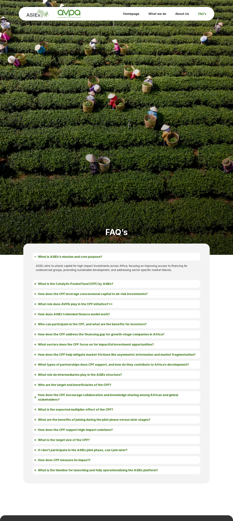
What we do (157, 14)
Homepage (131, 14)
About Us (182, 14)
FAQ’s (202, 14)
